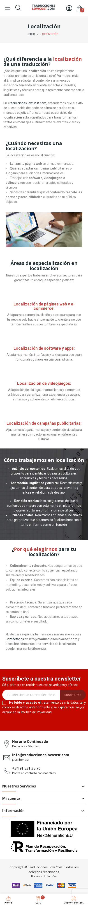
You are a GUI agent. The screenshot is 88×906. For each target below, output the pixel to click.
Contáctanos (15, 639)
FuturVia (52, 876)
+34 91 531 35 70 (26, 768)
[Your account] (69, 8)
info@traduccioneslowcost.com (40, 754)
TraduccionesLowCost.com (27, 103)
